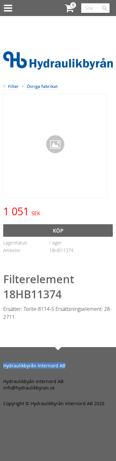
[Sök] (105, 8)
